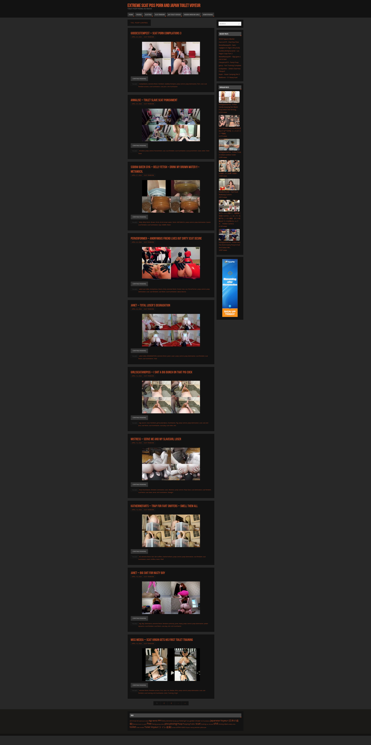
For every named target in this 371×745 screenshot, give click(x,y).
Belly (140, 222)
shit (175, 425)
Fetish (174, 222)
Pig (177, 423)
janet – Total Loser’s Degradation (150, 305)
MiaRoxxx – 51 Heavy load (228, 77)
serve (154, 492)
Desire (160, 289)
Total (155, 358)
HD (202, 721)
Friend (179, 289)
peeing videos (160, 724)
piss (167, 723)
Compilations (143, 84)
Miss (176, 690)
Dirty (164, 289)
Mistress (171, 490)
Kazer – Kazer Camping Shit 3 (229, 74)
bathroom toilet (143, 721)
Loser (173, 356)
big (140, 423)
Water (169, 225)
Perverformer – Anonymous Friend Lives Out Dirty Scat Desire (166, 238)
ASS (138, 721)
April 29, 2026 (137, 37)
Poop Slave (187, 490)
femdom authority (168, 623)
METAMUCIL (181, 222)
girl (185, 721)
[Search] (239, 24)
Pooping (186, 724)
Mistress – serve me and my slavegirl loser (156, 439)
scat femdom (170, 151)
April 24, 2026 (137, 242)
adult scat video (144, 289)
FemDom (161, 84)
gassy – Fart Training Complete (230, 65)
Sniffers (153, 559)
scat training (148, 693)
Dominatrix (148, 623)
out (186, 289)
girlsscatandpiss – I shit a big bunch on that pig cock (161, 372)
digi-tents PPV (155, 720)
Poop (179, 723)
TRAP (162, 559)
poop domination (191, 84)
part (145, 724)
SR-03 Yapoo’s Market (226, 39)
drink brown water (166, 222)
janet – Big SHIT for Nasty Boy (148, 573)
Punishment (158, 151)
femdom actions (154, 690)
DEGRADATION (152, 356)
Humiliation (171, 423)
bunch (144, 423)
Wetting (192, 727)
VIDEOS (183, 727)
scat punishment (191, 151)
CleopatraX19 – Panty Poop (229, 62)
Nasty (181, 623)
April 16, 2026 (137, 376)
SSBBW (164, 225)
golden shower (195, 721)
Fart (152, 557)
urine (178, 727)
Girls (188, 721)
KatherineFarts (168, 557)
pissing (173, 723)
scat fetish (162, 292)
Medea (172, 690)
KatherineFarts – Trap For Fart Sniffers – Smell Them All (164, 506)
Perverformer (192, 289)
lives (183, 289)
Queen (208, 222)
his (168, 690)
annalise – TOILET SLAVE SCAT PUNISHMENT (154, 100)
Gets (165, 690)
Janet (169, 356)
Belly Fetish (146, 222)
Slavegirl (170, 492)
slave (199, 151)
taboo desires (181, 292)
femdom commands (157, 490)
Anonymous (154, 289)
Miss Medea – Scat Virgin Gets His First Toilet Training (162, 640)
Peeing (154, 724)
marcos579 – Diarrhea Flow (229, 42)
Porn (198, 84)
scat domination (196, 490)
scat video (169, 425)
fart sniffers (158, 557)
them (158, 559)
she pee (211, 724)
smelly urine (231, 724)
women (197, 727)
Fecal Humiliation (144, 490)
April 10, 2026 (137, 576)
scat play (163, 425)
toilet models (140, 727)
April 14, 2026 (137, 510)
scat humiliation (154, 86)
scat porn (164, 86)
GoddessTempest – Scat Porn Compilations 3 (156, 33)
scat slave (149, 492)
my (143, 724)
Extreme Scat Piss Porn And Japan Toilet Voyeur (164, 5)
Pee (149, 723)
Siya (160, 225)
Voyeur (188, 727)
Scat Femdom (149, 37)
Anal (134, 721)
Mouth (140, 724)
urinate (174, 727)
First (161, 690)
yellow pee (203, 727)
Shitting (221, 724)
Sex (207, 724)
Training (171, 693)
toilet (203, 151)
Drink (157, 222)
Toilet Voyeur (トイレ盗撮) (157, 727)
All (140, 557)
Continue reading (139, 79)
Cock (148, 423)
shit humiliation (172, 86)
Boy (143, 623)
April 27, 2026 (137, 175)
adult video (142, 356)
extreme (169, 721)
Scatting (203, 724)
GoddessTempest (170, 84)
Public (192, 724)
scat (202, 84)
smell (148, 559)
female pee (176, 721)
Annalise (142, 151)
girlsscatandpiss (162, 423)
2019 (131, 721)
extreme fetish (153, 84)
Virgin (176, 693)
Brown (153, 222)
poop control (181, 84)
